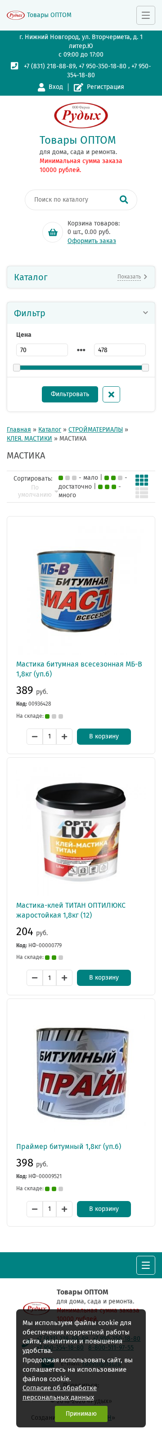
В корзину (104, 736)
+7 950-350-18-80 (102, 66)
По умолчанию (35, 491)
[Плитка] (141, 480)
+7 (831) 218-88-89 (50, 66)
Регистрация (105, 87)
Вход (56, 87)
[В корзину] (52, 232)
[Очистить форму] (111, 394)
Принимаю (81, 1414)
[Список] (141, 492)
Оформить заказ (92, 241)
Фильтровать (70, 394)
